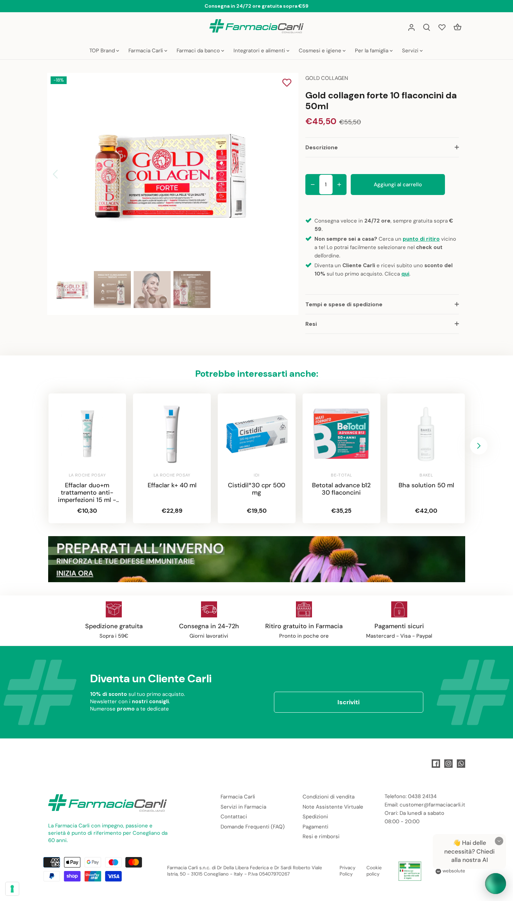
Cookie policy (374, 871)
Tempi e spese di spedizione (343, 304)
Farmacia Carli (238, 796)
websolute (453, 871)
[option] (171, 174)
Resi (311, 324)
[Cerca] (426, 27)
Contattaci (234, 816)
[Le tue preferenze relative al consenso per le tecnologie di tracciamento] (12, 888)
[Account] (411, 27)
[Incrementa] (339, 184)
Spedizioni (315, 816)
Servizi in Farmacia (243, 806)
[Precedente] (64, 174)
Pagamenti (315, 826)
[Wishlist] (442, 27)
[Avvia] (495, 883)
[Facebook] (436, 763)
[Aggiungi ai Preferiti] (286, 83)
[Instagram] (448, 763)
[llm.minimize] (499, 841)
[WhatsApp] (461, 763)
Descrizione (321, 147)
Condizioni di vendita (329, 796)
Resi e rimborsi (321, 836)
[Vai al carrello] (457, 27)
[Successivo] (278, 174)
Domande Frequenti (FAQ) (253, 826)
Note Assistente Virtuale (333, 806)
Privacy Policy (348, 871)
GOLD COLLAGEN (326, 78)
